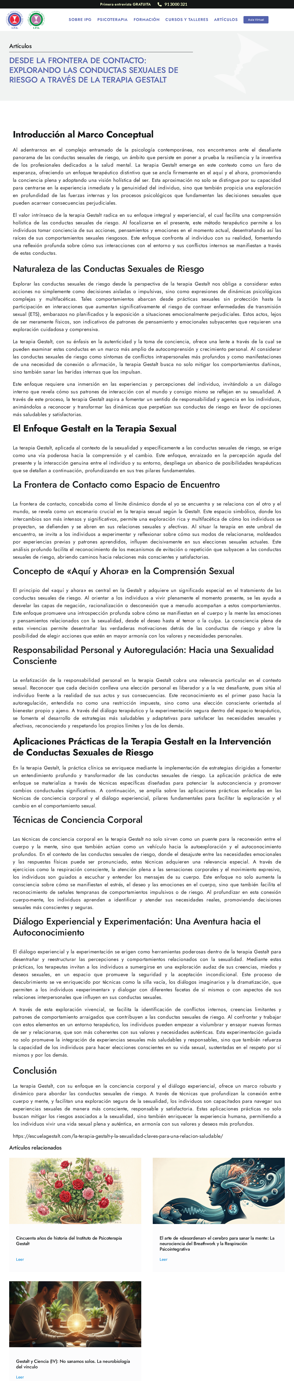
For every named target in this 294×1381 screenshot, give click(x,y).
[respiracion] (219, 1160)
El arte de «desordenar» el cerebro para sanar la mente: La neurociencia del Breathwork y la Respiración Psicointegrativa (217, 1243)
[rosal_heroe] (75, 1160)
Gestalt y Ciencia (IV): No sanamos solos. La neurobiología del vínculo (73, 1364)
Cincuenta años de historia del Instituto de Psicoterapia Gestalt (69, 1241)
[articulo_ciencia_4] (75, 1283)
